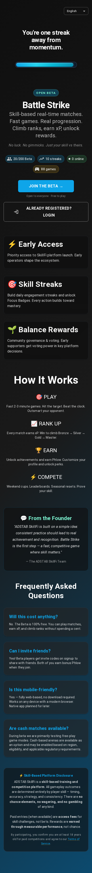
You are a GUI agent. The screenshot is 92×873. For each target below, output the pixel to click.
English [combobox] (72, 11)
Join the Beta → (46, 186)
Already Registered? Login (49, 211)
